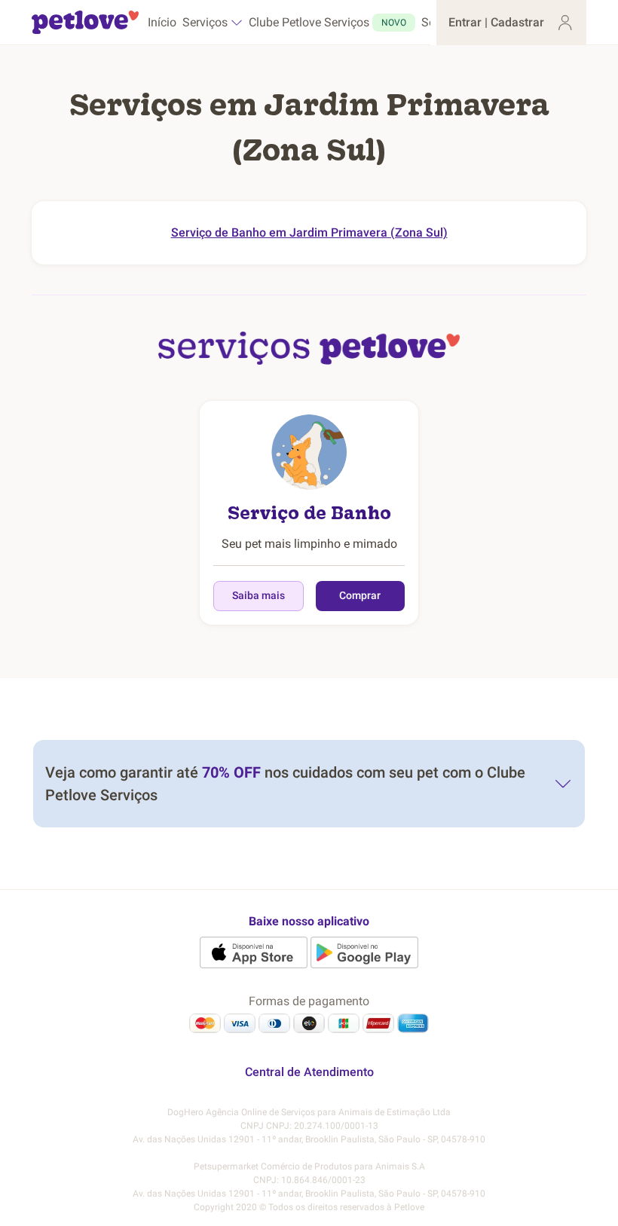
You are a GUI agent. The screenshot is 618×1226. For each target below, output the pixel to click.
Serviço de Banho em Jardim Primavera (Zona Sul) (309, 232)
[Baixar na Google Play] (364, 952)
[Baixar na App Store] (253, 952)
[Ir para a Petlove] (85, 23)
